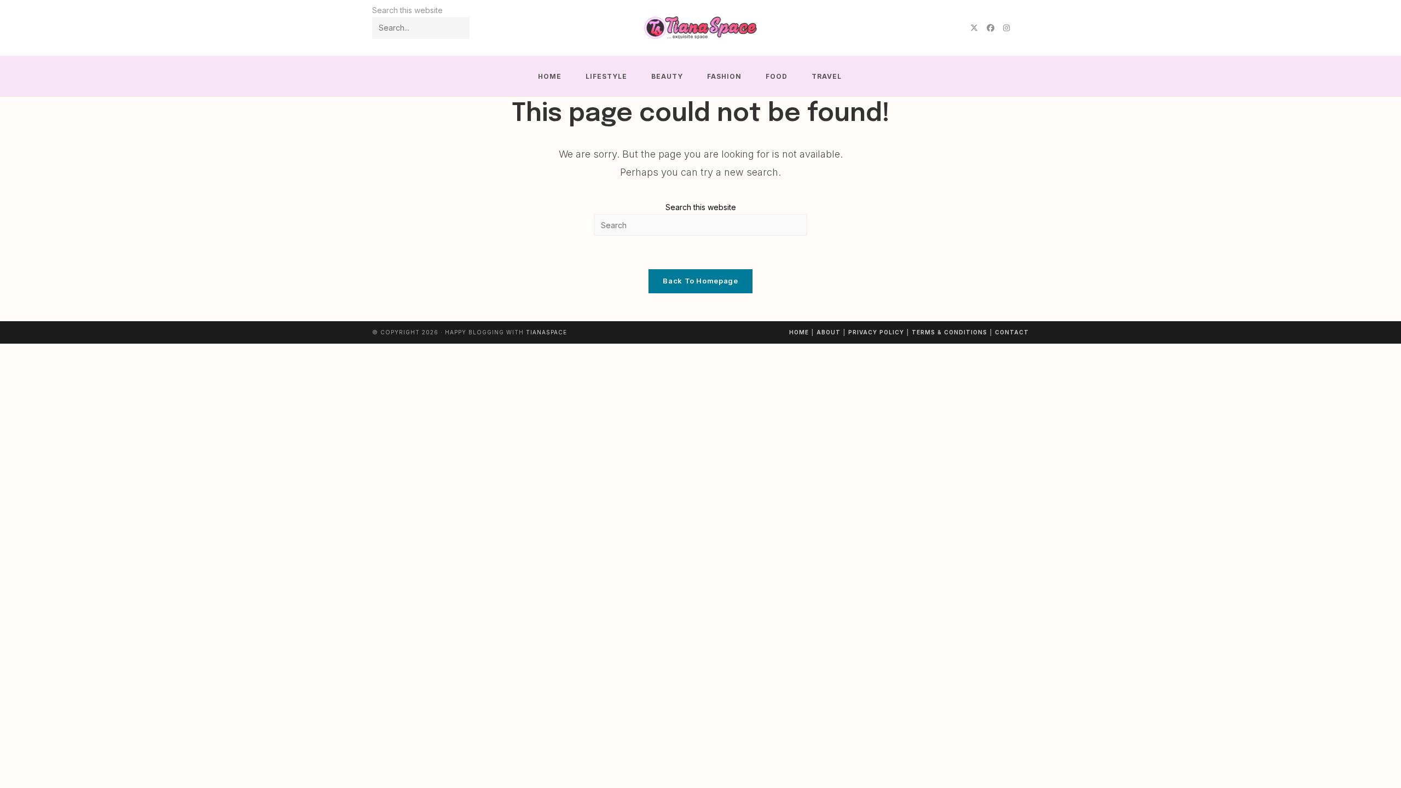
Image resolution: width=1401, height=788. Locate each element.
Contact (1012, 332)
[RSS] (1021, 28)
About (829, 332)
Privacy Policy (876, 332)
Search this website (700, 207)
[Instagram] (1006, 28)
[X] (974, 28)
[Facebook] (990, 28)
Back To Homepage (700, 280)
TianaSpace (546, 332)
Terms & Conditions (949, 332)
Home (799, 332)
